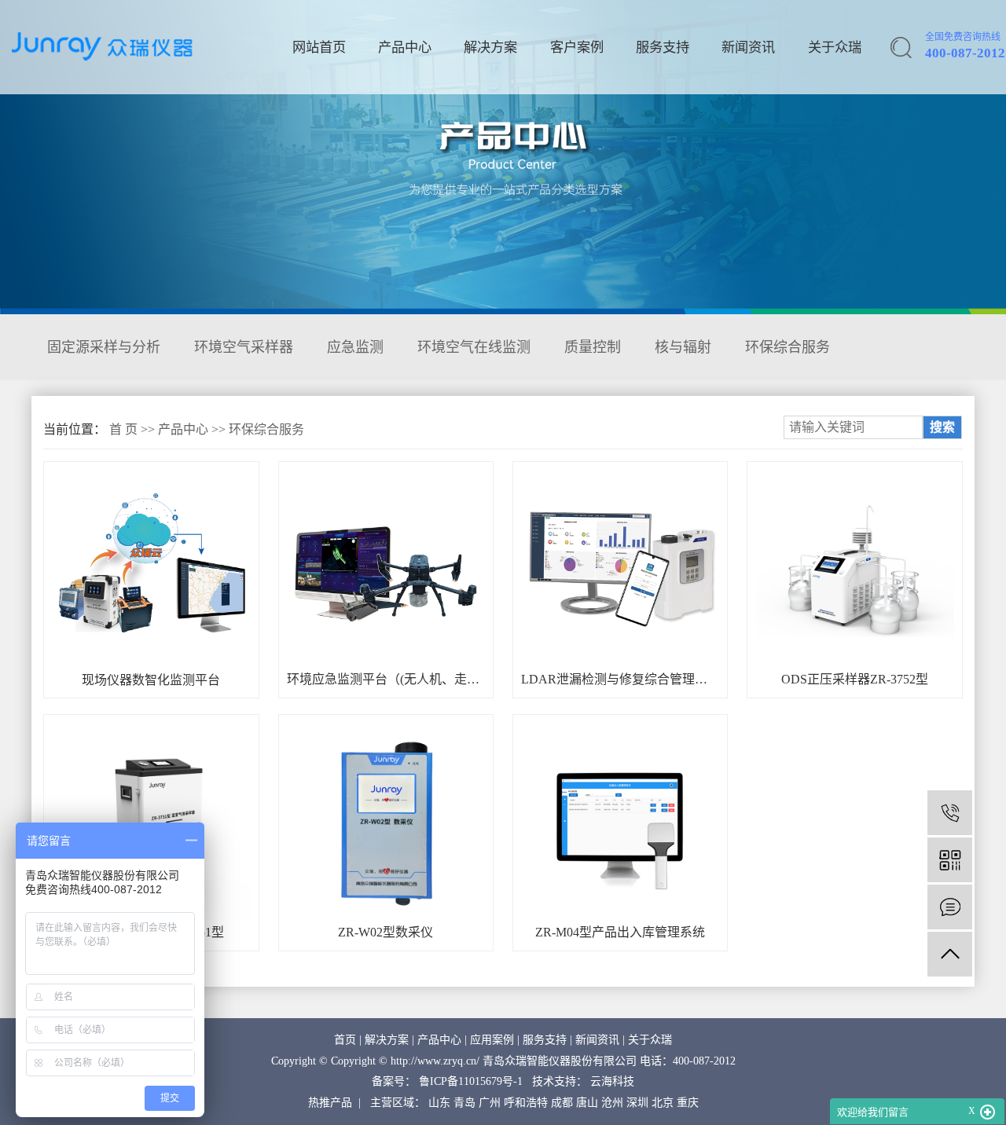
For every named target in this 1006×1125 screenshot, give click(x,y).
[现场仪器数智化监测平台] (151, 569)
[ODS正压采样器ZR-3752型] (854, 569)
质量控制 (592, 347)
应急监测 (355, 347)
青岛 (464, 1103)
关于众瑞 (834, 47)
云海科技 (612, 1081)
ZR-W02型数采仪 (385, 932)
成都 (562, 1103)
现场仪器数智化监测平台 (151, 680)
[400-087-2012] (949, 812)
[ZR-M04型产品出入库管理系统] (620, 822)
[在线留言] (949, 907)
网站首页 (319, 47)
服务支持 (662, 47)
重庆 (688, 1103)
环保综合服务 (787, 347)
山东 (439, 1103)
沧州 (612, 1103)
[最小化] (987, 1112)
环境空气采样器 (243, 347)
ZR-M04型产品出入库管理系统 (620, 932)
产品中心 (404, 47)
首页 (345, 1040)
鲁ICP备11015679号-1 (471, 1081)
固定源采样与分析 (103, 347)
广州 (490, 1103)
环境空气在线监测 (474, 347)
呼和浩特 (526, 1103)
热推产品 (330, 1103)
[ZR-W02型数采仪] (386, 822)
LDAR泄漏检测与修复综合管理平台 (620, 679)
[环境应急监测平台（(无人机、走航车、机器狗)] (386, 569)
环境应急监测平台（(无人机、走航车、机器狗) (386, 679)
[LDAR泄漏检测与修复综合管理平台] (620, 569)
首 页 (123, 429)
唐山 (587, 1103)
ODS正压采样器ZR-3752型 (854, 679)
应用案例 (492, 1040)
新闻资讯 (748, 47)
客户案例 (577, 47)
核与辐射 (683, 347)
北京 (663, 1103)
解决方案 (490, 47)
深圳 (637, 1103)
